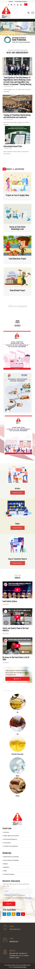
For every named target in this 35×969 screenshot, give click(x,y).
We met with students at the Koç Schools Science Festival (15, 144)
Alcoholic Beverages (18, 754)
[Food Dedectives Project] (17, 245)
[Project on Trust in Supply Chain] (17, 182)
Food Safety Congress (21, 1)
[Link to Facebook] (8, 4)
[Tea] (17, 723)
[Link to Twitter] (11, 4)
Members (6, 867)
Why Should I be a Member (11, 856)
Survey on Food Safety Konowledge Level (17, 227)
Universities (7, 842)
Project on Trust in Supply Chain (17, 194)
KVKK (5, 870)
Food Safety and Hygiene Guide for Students (16, 78)
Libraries (6, 832)
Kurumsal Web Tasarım (20, 967)
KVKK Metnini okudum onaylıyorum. (15, 895)
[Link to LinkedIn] (17, 4)
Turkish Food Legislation (11, 846)
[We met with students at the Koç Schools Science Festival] (17, 133)
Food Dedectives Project (17, 258)
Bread (17, 795)
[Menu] (31, 12)
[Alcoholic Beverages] (17, 743)
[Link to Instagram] (14, 4)
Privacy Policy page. (26, 897)
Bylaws (6, 863)
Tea (17, 734)
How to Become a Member (11, 860)
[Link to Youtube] (20, 4)
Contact (11, 1)
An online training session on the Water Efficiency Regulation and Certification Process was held (17, 112)
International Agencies (10, 839)
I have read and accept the (17, 899)
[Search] (27, 12)
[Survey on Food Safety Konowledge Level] (17, 214)
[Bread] (17, 785)
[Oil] (17, 702)
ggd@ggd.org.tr (13, 941)
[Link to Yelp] (25, 4)
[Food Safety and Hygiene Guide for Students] (17, 66)
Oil (17, 712)
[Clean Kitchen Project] (17, 277)
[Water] (17, 765)
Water (17, 775)
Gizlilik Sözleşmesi (9, 874)
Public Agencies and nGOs (11, 835)
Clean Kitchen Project (17, 290)
